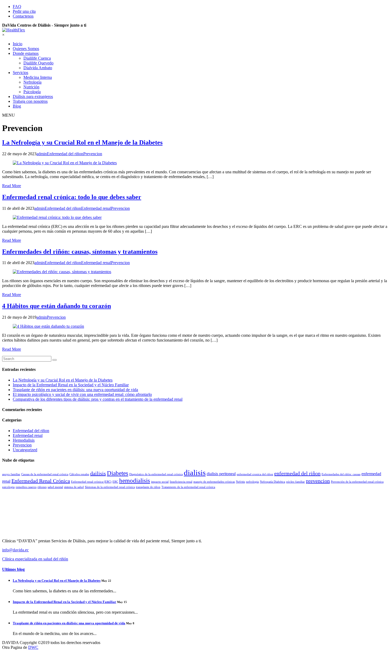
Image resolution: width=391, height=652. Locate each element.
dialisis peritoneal (221, 473)
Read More (11, 185)
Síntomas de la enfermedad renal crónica (110, 487)
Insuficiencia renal (181, 481)
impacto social (160, 481)
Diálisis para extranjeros (33, 96)
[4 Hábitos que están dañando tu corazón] (195, 326)
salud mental (55, 487)
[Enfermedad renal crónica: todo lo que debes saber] (195, 217)
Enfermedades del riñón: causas (341, 474)
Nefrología (32, 82)
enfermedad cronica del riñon (255, 474)
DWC (33, 647)
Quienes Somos (26, 48)
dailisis (98, 473)
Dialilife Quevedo (38, 63)
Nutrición (31, 87)
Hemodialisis (24, 440)
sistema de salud (74, 487)
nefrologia (252, 481)
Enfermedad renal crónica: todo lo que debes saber (71, 197)
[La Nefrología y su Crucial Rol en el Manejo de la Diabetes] (195, 163)
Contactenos (23, 16)
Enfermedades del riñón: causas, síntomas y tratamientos (79, 251)
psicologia (8, 487)
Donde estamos (26, 53)
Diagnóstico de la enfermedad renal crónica (156, 474)
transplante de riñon (148, 487)
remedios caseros (26, 487)
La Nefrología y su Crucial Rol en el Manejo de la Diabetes (82, 142)
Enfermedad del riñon (31, 430)
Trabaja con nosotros (30, 101)
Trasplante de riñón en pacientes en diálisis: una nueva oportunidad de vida (75, 389)
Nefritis (240, 481)
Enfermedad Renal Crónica (40, 481)
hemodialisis (134, 480)
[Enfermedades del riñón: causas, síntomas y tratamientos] (195, 271)
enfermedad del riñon (297, 473)
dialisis (195, 472)
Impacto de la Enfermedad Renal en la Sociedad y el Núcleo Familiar (71, 385)
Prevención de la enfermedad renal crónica (357, 481)
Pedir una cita (24, 11)
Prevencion (22, 445)
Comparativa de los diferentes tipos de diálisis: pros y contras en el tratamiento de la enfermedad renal (97, 399)
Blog (17, 106)
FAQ (17, 6)
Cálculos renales (79, 474)
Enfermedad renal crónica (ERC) (91, 481)
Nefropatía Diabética (272, 481)
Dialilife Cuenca (37, 58)
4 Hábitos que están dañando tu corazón (56, 305)
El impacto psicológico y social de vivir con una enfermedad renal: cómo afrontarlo (82, 394)
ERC (115, 481)
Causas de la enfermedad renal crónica (44, 474)
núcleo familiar (295, 481)
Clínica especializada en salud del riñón (35, 559)
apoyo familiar (11, 474)
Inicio (17, 44)
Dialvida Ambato (37, 67)
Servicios (20, 72)
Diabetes (117, 473)
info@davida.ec (15, 550)
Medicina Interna (37, 77)
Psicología (32, 91)
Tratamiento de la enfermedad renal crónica (188, 487)
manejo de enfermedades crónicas (214, 481)
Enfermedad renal (28, 435)
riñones (42, 487)
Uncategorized (25, 450)
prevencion (318, 481)
